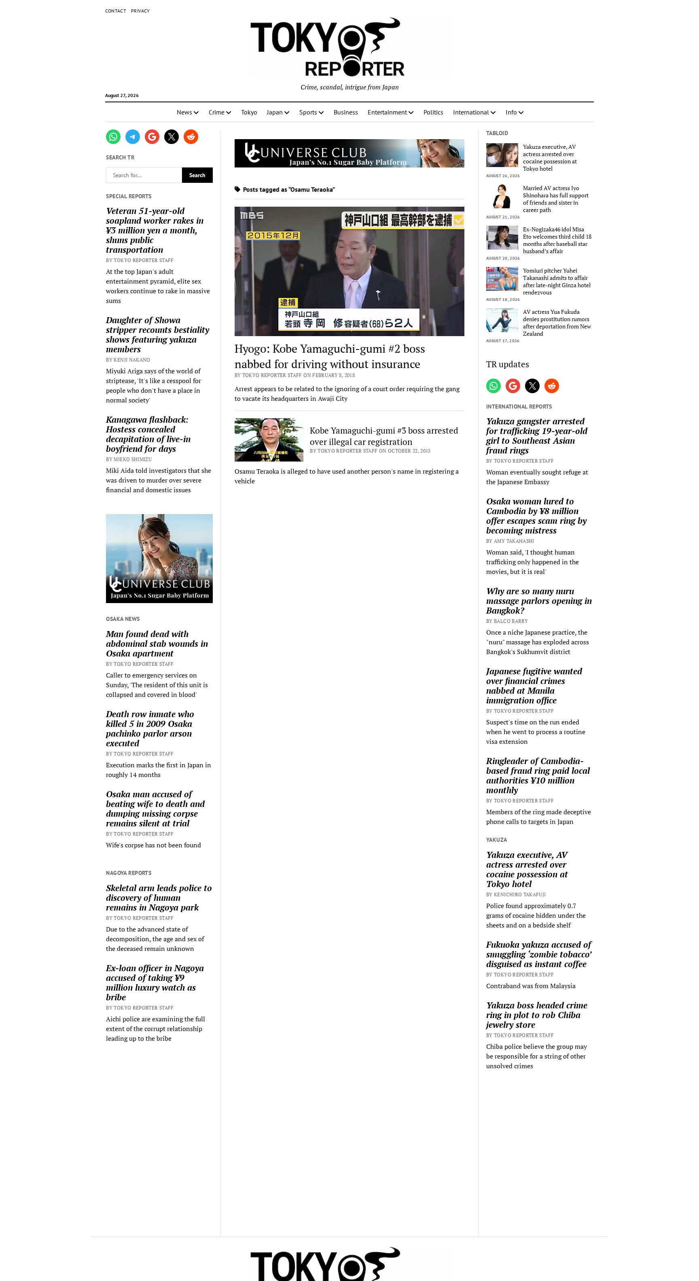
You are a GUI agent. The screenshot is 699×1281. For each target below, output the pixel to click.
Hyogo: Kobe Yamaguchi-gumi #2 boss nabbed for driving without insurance (330, 356)
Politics (433, 112)
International (471, 112)
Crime (217, 112)
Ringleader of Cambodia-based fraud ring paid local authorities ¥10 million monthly (538, 775)
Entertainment (387, 112)
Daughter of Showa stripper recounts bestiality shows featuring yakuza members (157, 334)
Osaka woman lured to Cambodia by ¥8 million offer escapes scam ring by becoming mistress (536, 515)
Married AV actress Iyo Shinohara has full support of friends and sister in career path (556, 199)
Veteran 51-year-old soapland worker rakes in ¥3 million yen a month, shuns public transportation (154, 230)
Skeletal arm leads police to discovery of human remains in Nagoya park (159, 897)
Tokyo (249, 112)
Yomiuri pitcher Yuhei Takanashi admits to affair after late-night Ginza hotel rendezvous (557, 281)
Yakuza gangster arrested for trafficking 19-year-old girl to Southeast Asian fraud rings (536, 435)
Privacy (140, 11)
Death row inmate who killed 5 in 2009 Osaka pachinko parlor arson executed (150, 728)
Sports (308, 112)
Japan (275, 112)
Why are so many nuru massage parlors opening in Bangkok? (539, 600)
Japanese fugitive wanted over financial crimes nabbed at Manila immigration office (534, 685)
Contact (116, 11)
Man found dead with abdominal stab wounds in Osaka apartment (157, 643)
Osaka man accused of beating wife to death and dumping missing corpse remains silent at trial (155, 808)
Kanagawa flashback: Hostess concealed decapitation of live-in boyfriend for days (148, 434)
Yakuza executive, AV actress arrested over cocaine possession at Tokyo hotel (550, 157)
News (184, 112)
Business (346, 112)
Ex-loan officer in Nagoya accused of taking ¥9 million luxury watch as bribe (155, 982)
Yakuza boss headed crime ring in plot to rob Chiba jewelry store (536, 1014)
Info (511, 112)
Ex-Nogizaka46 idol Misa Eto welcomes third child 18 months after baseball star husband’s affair (557, 240)
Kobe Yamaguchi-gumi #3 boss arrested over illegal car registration (384, 436)
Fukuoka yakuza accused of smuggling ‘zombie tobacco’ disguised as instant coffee (538, 954)
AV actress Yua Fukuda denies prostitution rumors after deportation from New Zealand (557, 322)
